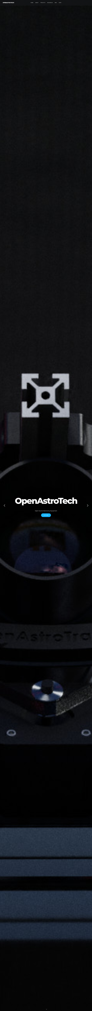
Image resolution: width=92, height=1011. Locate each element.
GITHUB (46, 515)
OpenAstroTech (8, 2)
